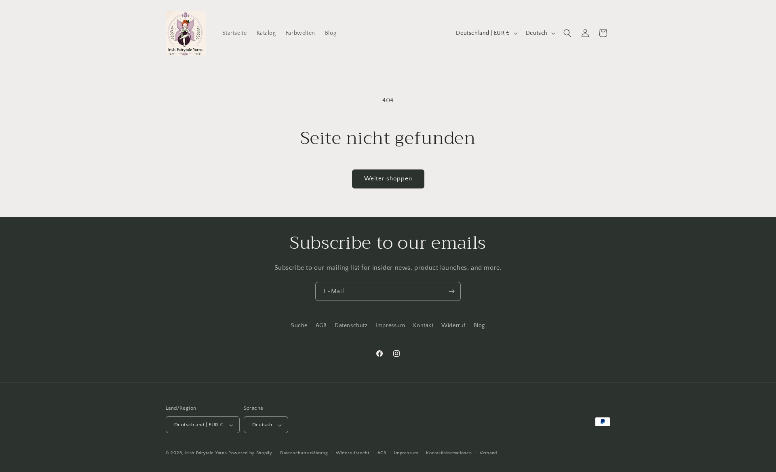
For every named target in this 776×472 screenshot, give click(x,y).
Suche (299, 325)
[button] (567, 33)
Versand (488, 453)
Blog (479, 325)
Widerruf (453, 325)
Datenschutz (351, 325)
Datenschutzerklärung (304, 453)
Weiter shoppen (388, 178)
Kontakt (423, 325)
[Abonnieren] (451, 291)
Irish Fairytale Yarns (206, 453)
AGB (321, 325)
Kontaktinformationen (449, 453)
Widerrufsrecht (352, 453)
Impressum (390, 325)
